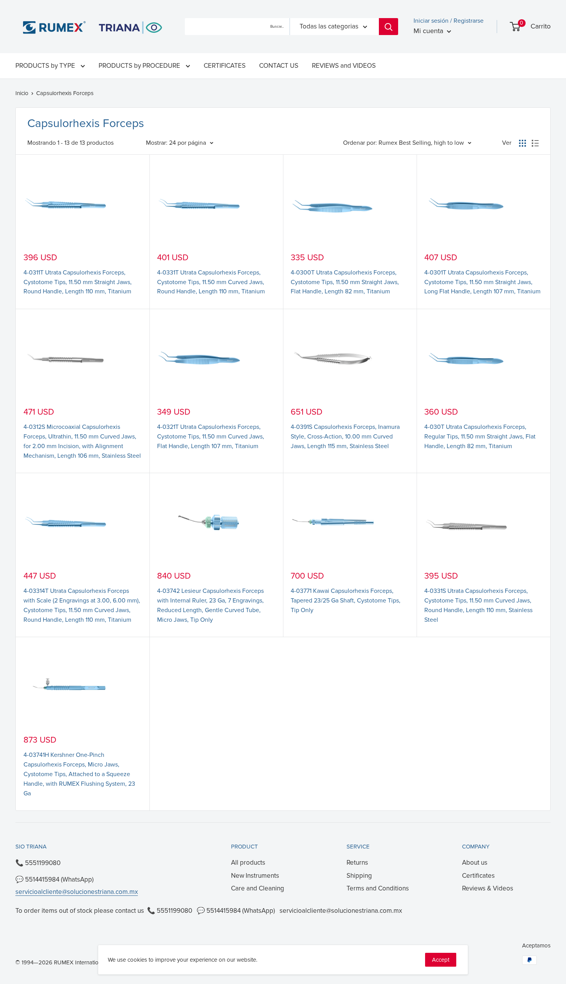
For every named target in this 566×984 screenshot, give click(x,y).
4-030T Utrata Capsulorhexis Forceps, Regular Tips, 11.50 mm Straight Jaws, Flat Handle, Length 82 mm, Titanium (480, 436)
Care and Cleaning (257, 888)
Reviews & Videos (487, 888)
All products (248, 862)
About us (474, 862)
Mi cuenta (429, 31)
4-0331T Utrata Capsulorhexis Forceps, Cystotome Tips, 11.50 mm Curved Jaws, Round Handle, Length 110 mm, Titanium (211, 282)
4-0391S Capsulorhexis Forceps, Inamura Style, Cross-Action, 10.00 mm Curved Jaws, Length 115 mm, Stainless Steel (345, 436)
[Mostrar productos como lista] (535, 143)
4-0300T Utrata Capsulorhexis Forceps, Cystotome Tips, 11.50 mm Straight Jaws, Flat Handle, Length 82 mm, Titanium (345, 282)
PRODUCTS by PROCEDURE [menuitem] (140, 66)
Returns (357, 862)
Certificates (478, 876)
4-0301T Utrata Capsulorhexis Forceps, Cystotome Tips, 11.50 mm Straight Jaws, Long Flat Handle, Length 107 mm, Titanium (482, 282)
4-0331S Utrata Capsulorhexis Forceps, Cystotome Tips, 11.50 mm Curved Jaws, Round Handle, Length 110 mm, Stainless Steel (478, 605)
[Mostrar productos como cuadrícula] (522, 143)
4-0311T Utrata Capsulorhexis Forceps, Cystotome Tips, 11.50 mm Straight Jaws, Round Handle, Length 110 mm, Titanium (77, 282)
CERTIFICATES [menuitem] (225, 66)
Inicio (21, 93)
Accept (440, 959)
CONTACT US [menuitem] (278, 66)
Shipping (359, 876)
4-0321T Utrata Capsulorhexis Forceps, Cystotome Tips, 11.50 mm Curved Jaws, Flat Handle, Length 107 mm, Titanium (210, 436)
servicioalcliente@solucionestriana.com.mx (76, 892)
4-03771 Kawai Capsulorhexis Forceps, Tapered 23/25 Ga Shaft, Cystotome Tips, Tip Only (345, 600)
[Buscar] (388, 26)
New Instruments (255, 876)
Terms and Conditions (378, 888)
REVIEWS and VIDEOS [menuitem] (344, 66)
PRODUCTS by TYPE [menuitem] (46, 66)
